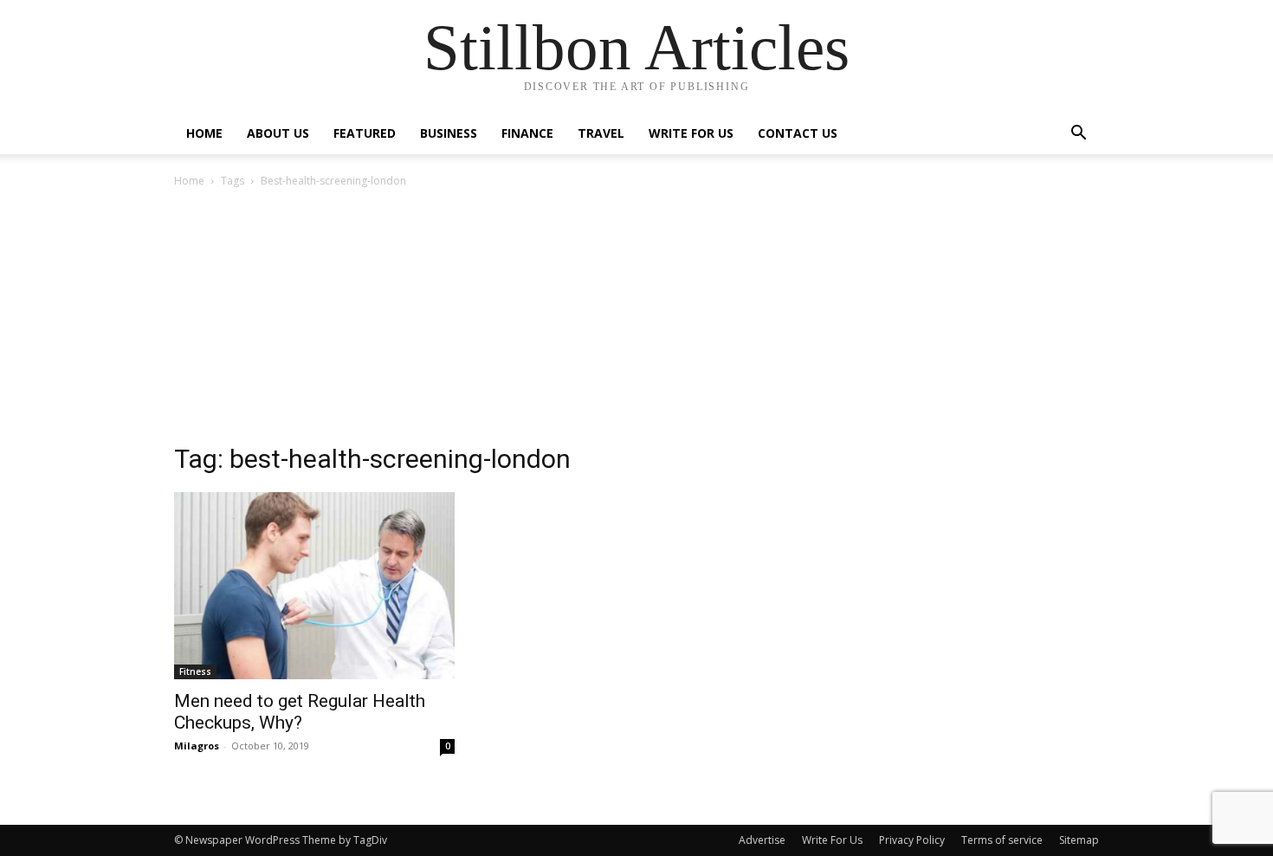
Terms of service (1002, 840)
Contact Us (797, 133)
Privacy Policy (912, 840)
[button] (1078, 134)
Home (204, 133)
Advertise (762, 840)
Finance (527, 133)
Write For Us (691, 133)
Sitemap (1079, 840)
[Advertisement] (636, 320)
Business (448, 133)
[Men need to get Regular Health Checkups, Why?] (314, 585)
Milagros (196, 745)
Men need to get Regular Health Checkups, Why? (299, 712)
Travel (601, 133)
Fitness (195, 671)
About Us (278, 133)
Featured (364, 133)
